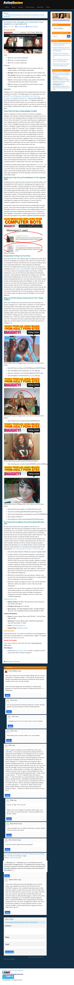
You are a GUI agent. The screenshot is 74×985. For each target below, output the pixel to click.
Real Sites (40, 7)
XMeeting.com (23, 98)
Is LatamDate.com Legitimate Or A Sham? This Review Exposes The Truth (61, 87)
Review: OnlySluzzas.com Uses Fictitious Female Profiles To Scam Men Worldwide (62, 49)
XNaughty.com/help (22, 628)
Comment (8, 926)
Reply (7, 695)
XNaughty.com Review (12, 661)
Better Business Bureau (21, 650)
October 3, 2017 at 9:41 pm (12, 858)
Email (7, 944)
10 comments (21, 27)
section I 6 (42, 164)
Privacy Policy (30, 7)
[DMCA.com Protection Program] (8, 977)
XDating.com (17, 96)
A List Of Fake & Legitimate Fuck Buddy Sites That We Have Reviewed (61, 74)
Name (7, 937)
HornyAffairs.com (27, 96)
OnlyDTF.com (9, 96)
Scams (36, 27)
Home (7, 7)
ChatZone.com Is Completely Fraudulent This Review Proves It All (61, 55)
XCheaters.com (8, 98)
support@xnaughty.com (18, 625)
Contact (20, 7)
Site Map (4, 970)
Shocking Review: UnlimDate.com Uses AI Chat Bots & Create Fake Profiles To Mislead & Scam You (61, 80)
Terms (48, 7)
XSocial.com (36, 96)
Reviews (30, 27)
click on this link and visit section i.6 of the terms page (27, 549)
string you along (19, 269)
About (13, 7)
